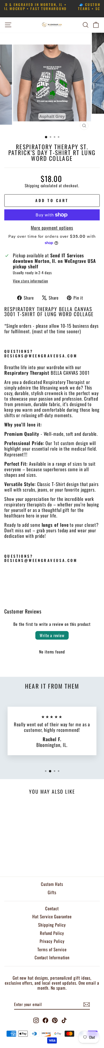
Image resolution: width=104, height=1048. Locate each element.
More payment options (52, 227)
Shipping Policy (52, 925)
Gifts (52, 892)
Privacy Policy (52, 941)
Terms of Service (52, 949)
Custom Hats (52, 884)
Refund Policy (52, 933)
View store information (30, 281)
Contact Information (52, 957)
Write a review (52, 635)
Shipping (32, 185)
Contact (52, 908)
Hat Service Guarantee (51, 916)
